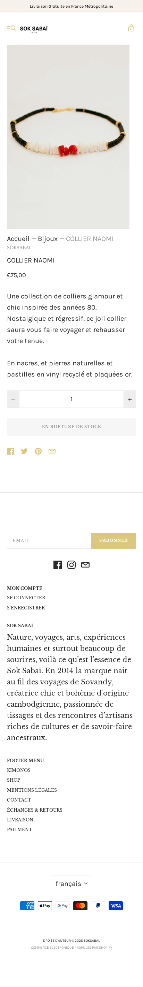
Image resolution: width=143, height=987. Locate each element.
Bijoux (48, 239)
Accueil (18, 239)
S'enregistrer (26, 607)
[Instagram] (71, 566)
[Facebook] (57, 566)
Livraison (20, 819)
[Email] (85, 566)
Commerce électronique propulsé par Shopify (71, 948)
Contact (19, 800)
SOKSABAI (19, 247)
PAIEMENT (19, 829)
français (69, 884)
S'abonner (113, 540)
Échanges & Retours (34, 810)
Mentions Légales (32, 790)
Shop (13, 780)
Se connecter (26, 597)
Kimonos (19, 770)
